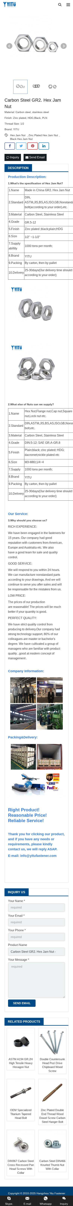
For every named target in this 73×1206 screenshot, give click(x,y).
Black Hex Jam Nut (21, 138)
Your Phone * (17, 930)
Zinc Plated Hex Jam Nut (43, 135)
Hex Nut (30, 411)
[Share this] (9, 146)
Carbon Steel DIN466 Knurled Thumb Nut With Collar (52, 1164)
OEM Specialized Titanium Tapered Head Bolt (20, 1113)
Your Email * (16, 915)
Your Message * (18, 959)
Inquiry (14, 157)
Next (64, 46)
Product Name (17, 945)
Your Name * (16, 901)
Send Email (36, 157)
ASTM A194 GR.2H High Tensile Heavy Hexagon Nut (21, 1063)
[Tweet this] (21, 146)
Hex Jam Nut (17, 135)
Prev (9, 46)
